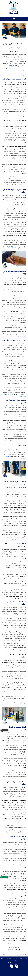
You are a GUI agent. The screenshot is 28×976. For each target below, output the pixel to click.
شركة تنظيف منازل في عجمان (11, 248)
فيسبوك (4, 944)
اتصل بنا (8, 963)
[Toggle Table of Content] (23, 75)
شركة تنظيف (6, 102)
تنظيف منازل (10, 113)
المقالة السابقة (23, 954)
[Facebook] (16, 966)
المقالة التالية (4, 954)
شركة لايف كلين (12, 65)
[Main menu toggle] (14, 18)
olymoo (12, 960)
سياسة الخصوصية (17, 963)
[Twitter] (11, 966)
